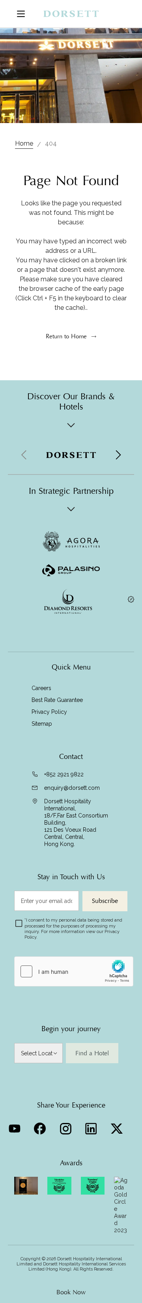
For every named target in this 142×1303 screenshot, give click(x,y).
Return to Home (66, 336)
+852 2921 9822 (64, 774)
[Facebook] (41, 1126)
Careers (41, 688)
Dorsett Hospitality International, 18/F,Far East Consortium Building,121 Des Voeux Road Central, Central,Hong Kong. (76, 822)
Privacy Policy (49, 712)
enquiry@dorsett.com (72, 788)
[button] (118, 455)
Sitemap (42, 724)
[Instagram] (66, 1126)
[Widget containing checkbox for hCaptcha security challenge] (73, 971)
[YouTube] (15, 1126)
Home (24, 143)
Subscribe (105, 901)
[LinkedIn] (92, 1126)
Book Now (71, 1292)
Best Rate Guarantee (57, 700)
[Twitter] (118, 1126)
